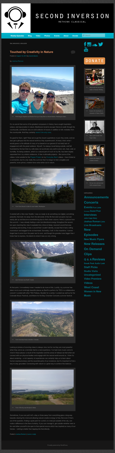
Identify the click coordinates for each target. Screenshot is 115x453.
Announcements (96, 197)
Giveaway (87, 211)
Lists (103, 221)
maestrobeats (33, 56)
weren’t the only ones (43, 132)
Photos (47, 35)
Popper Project (35, 157)
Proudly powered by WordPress (57, 445)
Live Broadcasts (92, 225)
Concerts (91, 202)
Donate (75, 35)
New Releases (94, 243)
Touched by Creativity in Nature (31, 52)
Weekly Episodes (17, 35)
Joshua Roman (17, 61)
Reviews (98, 259)
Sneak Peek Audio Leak (94, 263)
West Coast (91, 287)
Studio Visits (91, 271)
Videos (88, 283)
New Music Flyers (94, 239)
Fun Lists (97, 207)
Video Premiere (92, 278)
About (66, 35)
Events (57, 35)
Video (38, 35)
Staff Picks (91, 267)
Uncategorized (92, 274)
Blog (30, 35)
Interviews (90, 215)
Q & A (88, 259)
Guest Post (95, 210)
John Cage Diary (90, 218)
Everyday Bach (52, 157)
